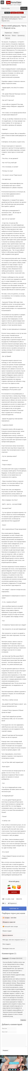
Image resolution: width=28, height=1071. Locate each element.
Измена (16, 32)
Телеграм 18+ (14, 908)
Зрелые (7, 38)
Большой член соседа (11, 926)
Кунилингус (21, 35)
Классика (7, 35)
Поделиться (13, 903)
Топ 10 (7, 13)
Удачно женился (8, 935)
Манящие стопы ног (9, 948)
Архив (13, 13)
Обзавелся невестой (9, 922)
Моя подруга (6, 944)
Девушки (20, 13)
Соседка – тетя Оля (10, 918)
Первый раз (8, 32)
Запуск (14, 892)
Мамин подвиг (7, 931)
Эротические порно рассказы (11, 17)
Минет (14, 35)
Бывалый (5, 958)
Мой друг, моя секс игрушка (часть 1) (14, 940)
